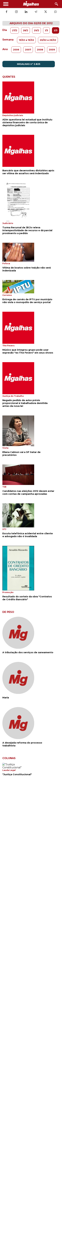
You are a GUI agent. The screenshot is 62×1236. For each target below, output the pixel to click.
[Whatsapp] (55, 12)
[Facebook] (6, 12)
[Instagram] (16, 12)
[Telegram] (36, 12)
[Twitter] (45, 12)
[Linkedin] (26, 12)
